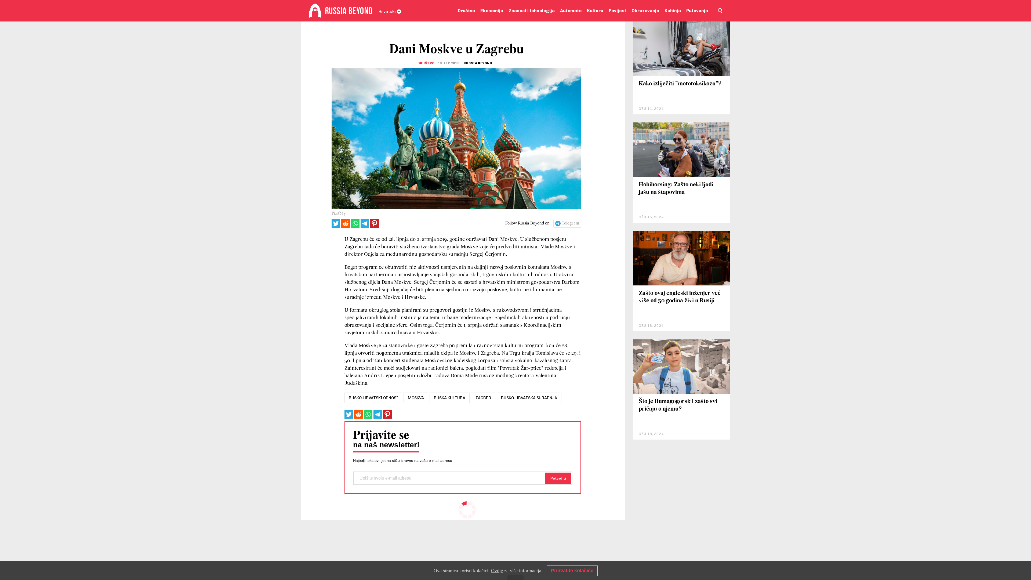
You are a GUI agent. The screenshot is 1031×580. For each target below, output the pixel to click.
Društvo (466, 10)
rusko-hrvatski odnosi (373, 398)
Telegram (570, 223)
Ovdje (497, 570)
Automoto (571, 10)
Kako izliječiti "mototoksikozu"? (680, 84)
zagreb (483, 398)
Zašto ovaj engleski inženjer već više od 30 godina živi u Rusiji (680, 297)
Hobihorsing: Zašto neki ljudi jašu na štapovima (676, 188)
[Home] (315, 10)
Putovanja (697, 10)
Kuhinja (673, 10)
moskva (416, 398)
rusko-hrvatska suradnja (529, 398)
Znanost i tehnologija (532, 10)
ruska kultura (449, 398)
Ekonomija (491, 10)
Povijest (617, 10)
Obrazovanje (645, 10)
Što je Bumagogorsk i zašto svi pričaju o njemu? (678, 405)
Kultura (595, 10)
